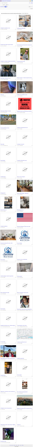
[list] (1, 6)
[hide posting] (15, 29)
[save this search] (32, 3)
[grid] (4, 6)
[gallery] (5, 6)
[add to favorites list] (1, 29)
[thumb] (2, 6)
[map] (7, 6)
